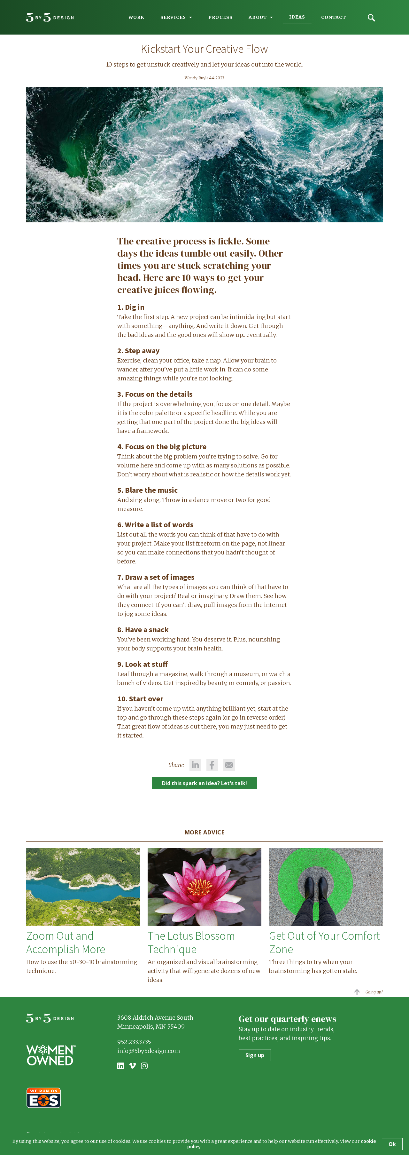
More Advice (204, 832)
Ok (392, 1144)
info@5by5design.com (148, 1051)
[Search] (371, 17)
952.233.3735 (134, 1042)
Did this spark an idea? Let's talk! (204, 783)
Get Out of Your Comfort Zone (324, 942)
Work (136, 17)
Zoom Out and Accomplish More (65, 942)
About (258, 17)
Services (173, 17)
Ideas (297, 17)
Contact (333, 17)
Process (220, 17)
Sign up (254, 1055)
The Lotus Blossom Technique (191, 942)
